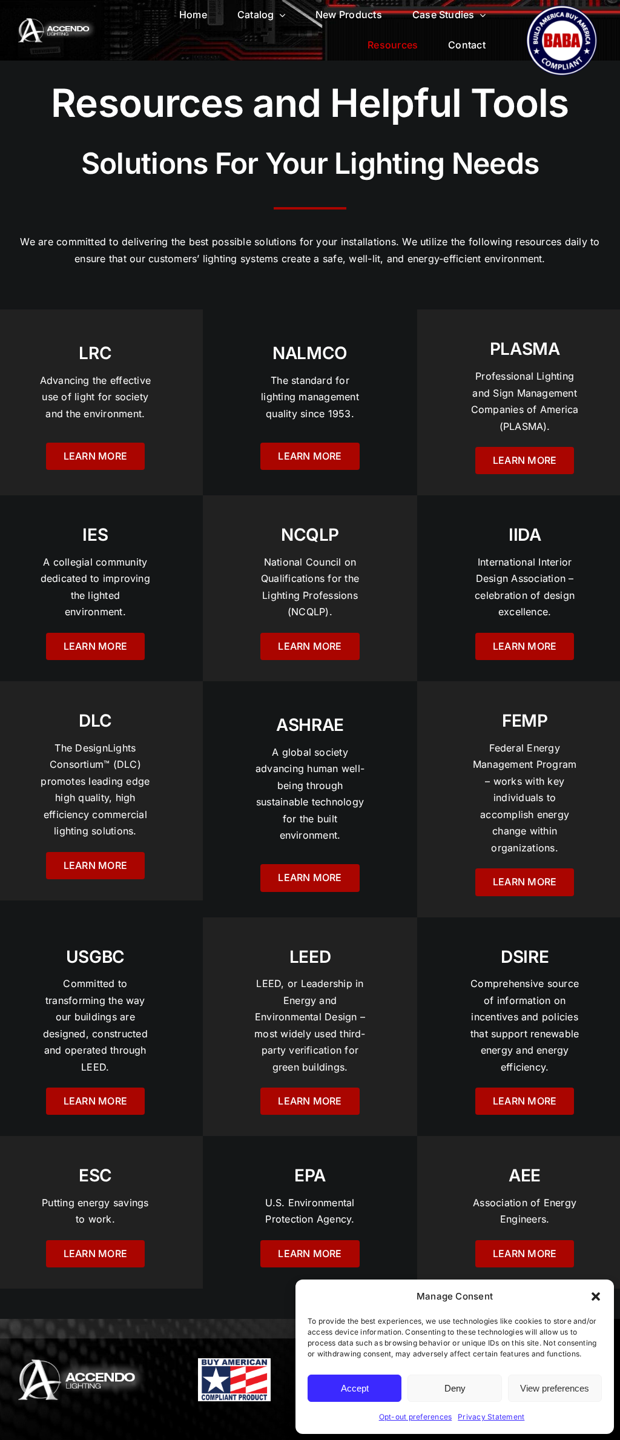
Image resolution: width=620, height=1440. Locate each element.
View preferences (554, 1388)
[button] (596, 1296)
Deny (455, 1388)
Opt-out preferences (415, 1416)
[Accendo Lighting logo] (57, 23)
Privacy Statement (491, 1416)
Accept (355, 1388)
